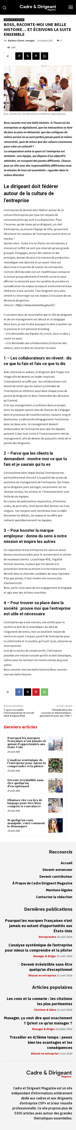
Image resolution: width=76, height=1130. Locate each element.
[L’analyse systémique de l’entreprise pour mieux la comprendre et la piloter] (55, 765)
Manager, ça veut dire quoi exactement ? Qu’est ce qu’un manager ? (38, 1020)
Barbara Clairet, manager (21, 40)
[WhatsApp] (44, 56)
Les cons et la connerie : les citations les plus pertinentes (39, 1001)
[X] (27, 56)
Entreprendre (47, 937)
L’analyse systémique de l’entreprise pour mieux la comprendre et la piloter (26, 763)
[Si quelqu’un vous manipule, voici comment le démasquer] (55, 825)
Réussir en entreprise (42, 975)
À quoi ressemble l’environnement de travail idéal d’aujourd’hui (19, 713)
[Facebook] (19, 56)
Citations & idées (45, 1010)
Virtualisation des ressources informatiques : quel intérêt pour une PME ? (56, 713)
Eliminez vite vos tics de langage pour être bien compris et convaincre (24, 803)
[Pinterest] (36, 56)
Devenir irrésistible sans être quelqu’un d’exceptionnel (25, 783)
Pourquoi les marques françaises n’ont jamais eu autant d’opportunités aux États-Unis (26, 742)
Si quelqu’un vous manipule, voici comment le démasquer (26, 823)
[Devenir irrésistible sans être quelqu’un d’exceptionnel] (55, 785)
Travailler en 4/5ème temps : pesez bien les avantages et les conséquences (41, 1042)
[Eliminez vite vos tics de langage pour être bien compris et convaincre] (55, 805)
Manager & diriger (14, 20)
